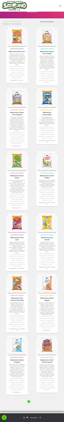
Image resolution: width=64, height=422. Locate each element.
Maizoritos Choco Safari (17, 177)
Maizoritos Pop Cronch (47, 239)
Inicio (4, 21)
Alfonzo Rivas (14, 48)
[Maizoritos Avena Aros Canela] (47, 36)
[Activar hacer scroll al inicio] (61, 419)
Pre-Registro (33, 417)
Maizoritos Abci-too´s (17, 51)
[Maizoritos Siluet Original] (17, 345)
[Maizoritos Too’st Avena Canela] (47, 345)
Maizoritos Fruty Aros (17, 239)
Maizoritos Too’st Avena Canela (47, 361)
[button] (4, 417)
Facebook (40, 418)
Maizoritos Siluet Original (17, 361)
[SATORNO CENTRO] (15, 6)
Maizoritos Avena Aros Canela (47, 52)
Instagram (24, 418)
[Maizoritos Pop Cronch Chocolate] (17, 283)
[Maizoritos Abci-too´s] (17, 36)
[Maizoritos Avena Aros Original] (17, 97)
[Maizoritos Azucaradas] (47, 97)
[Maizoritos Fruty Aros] (17, 222)
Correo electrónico (27, 417)
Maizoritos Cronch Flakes (47, 177)
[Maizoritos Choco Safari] (17, 160)
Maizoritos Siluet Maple (47, 299)
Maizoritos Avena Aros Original (17, 113)
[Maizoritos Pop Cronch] (47, 222)
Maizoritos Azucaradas (47, 113)
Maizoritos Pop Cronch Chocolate (17, 299)
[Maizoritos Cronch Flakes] (47, 160)
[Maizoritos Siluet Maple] (47, 283)
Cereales (21, 48)
